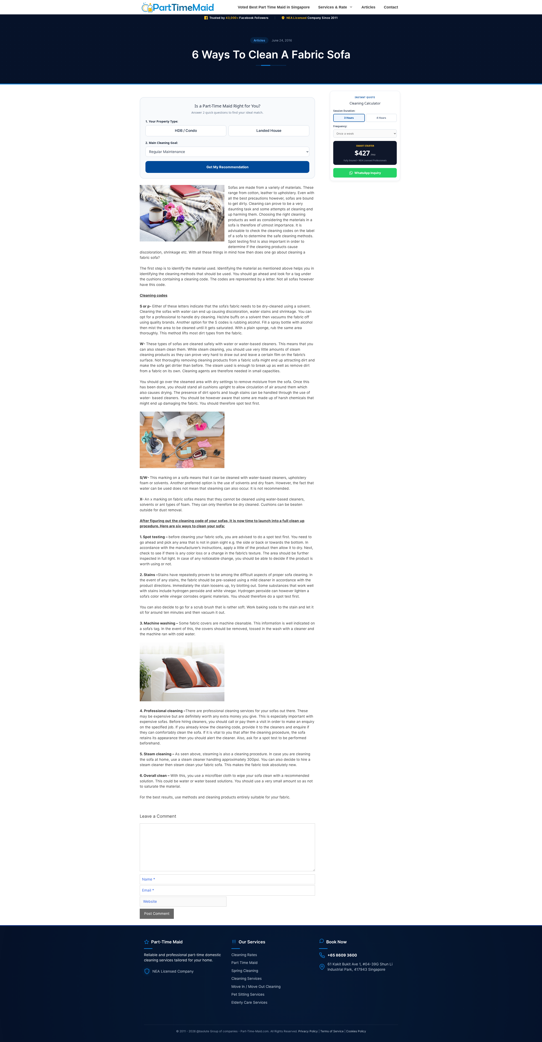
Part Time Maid (244, 963)
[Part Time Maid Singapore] (179, 7)
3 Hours (349, 117)
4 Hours (381, 117)
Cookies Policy (356, 1031)
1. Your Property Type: (161, 121)
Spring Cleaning (244, 971)
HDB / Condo (186, 130)
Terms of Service (332, 1031)
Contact (391, 7)
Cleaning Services (246, 978)
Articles (368, 7)
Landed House (268, 130)
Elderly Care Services (249, 1002)
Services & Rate (332, 7)
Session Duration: (344, 111)
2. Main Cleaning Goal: (161, 143)
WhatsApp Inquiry (367, 173)
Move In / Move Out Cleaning (256, 986)
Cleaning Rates (244, 955)
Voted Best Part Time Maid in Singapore (274, 7)
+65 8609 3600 (342, 955)
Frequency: (340, 126)
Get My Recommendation (227, 167)
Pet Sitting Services (247, 994)
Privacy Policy (308, 1031)
